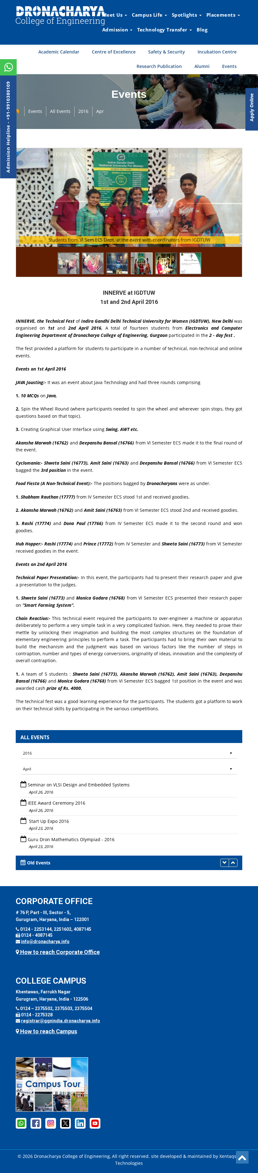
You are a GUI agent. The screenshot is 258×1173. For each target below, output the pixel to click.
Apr (100, 111)
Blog (202, 29)
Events (229, 66)
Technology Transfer (163, 29)
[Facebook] (21, 1123)
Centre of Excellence (114, 52)
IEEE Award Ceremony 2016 (56, 803)
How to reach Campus (48, 1031)
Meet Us (113, 15)
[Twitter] (65, 1123)
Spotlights (185, 15)
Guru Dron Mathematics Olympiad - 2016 (71, 839)
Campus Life (148, 15)
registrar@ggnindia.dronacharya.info (60, 1020)
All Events (60, 111)
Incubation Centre (217, 52)
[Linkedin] (80, 1123)
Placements (221, 15)
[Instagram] (50, 1123)
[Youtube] (95, 1123)
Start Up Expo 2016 (48, 821)
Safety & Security (166, 52)
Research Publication (159, 66)
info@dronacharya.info (45, 941)
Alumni (202, 66)
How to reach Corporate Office (59, 952)
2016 (83, 111)
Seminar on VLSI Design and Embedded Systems (79, 785)
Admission (115, 29)
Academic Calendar (58, 52)
